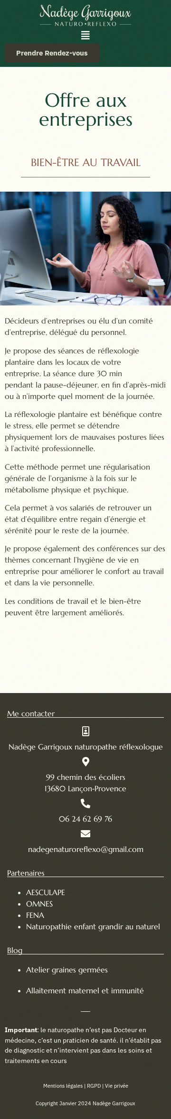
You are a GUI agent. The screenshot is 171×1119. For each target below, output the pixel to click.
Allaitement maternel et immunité (86, 990)
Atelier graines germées (67, 969)
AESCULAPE (45, 892)
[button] (85, 36)
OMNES (39, 903)
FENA (35, 915)
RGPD (94, 1085)
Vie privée (116, 1085)
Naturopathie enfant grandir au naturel (93, 926)
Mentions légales (63, 1085)
